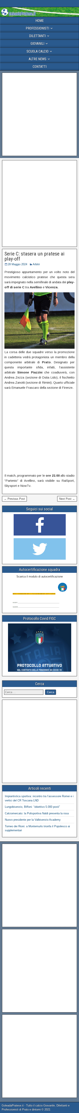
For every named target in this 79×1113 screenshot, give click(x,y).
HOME (39, 21)
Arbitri (36, 264)
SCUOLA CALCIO (37, 51)
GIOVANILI (37, 44)
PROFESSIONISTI (37, 28)
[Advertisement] (39, 114)
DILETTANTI (37, 36)
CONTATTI (40, 67)
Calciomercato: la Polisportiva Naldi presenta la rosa (37, 813)
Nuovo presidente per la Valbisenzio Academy (33, 819)
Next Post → (67, 498)
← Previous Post (14, 498)
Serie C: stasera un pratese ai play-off (34, 256)
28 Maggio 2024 (17, 264)
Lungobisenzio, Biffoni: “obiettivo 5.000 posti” (32, 806)
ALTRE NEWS (37, 59)
